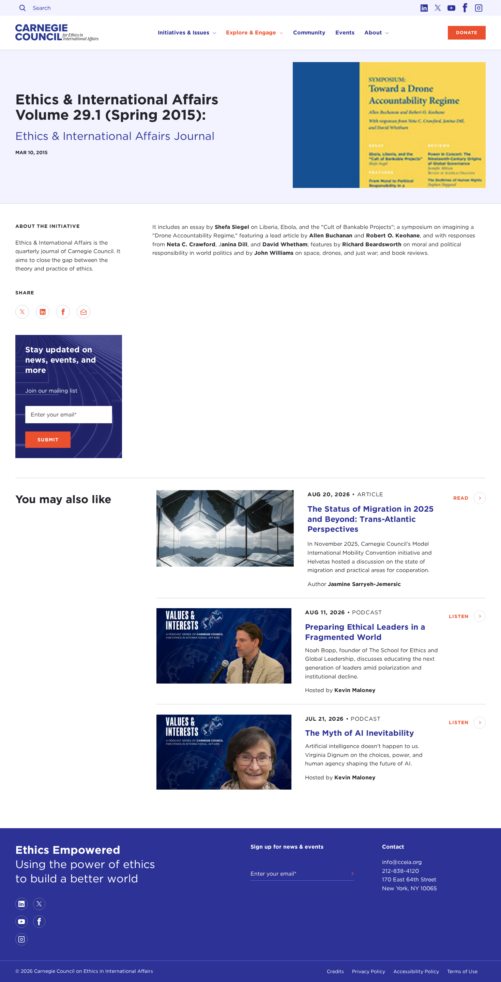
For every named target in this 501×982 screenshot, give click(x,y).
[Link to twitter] (438, 8)
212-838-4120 (400, 871)
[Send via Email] (83, 312)
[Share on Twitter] (22, 312)
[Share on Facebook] (63, 312)
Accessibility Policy (416, 971)
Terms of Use (462, 971)
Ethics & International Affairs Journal (114, 136)
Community (309, 32)
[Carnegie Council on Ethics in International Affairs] (57, 32)
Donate (466, 32)
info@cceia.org (402, 862)
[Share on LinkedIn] (42, 312)
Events (344, 32)
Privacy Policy (368, 971)
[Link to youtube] (451, 8)
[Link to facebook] (465, 8)
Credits (335, 971)
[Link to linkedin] (424, 8)
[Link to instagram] (479, 8)
